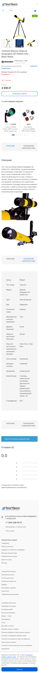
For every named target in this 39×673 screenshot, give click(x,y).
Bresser (22, 280)
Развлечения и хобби (20, 61)
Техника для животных (8, 581)
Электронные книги (7, 575)
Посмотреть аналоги (19, 93)
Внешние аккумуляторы (9, 553)
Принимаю (20, 669)
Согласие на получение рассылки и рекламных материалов (16, 647)
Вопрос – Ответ (6, 616)
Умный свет (5, 591)
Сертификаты (5, 619)
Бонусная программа (8, 613)
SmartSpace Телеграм (8, 606)
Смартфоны (5, 543)
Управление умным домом (10, 594)
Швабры (4, 584)
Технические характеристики (28, 147)
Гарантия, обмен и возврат (10, 629)
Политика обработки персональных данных (15, 632)
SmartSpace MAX (7, 609)
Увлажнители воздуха (8, 571)
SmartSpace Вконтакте (8, 603)
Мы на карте (10, 531)
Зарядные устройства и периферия (12, 550)
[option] (8, 43)
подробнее (34, 66)
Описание (10, 146)
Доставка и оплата (7, 626)
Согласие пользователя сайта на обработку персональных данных (15, 640)
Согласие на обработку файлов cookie (14, 635)
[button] (19, 26)
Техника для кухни (7, 578)
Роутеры (4, 563)
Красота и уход (6, 559)
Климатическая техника (9, 556)
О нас (3, 622)
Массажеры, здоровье (8, 588)
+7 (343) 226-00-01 (13, 522)
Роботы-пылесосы (7, 546)
